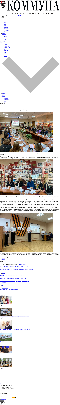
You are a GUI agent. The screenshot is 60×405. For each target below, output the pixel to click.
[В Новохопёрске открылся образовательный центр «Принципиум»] (30, 337)
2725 (2, 355)
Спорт (4, 31)
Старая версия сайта (9, 397)
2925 (2, 368)
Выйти (5, 102)
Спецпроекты (4, 96)
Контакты (5, 39)
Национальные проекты (7, 23)
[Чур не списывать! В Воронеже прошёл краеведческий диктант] (30, 362)
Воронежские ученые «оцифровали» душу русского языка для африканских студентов (17, 281)
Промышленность (6, 27)
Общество (5, 24)
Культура (5, 22)
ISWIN (5, 397)
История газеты (6, 36)
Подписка (5, 101)
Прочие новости (6, 28)
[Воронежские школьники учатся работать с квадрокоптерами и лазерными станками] (30, 312)
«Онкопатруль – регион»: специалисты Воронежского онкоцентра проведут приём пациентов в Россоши (18, 269)
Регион (5, 52)
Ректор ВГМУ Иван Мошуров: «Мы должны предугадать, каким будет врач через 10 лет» (17, 329)
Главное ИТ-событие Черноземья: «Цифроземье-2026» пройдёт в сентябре (15, 278)
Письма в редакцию (6, 99)
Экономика (5, 32)
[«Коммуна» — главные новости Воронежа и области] (30, 14)
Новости (3, 43)
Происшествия (6, 26)
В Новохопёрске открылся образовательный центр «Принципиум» (14, 341)
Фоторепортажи (4, 34)
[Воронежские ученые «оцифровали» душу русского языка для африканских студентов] (30, 300)
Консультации (6, 44)
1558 (2, 317)
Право (4, 49)
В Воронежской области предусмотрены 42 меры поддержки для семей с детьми (16, 266)
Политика (5, 25)
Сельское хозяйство (6, 30)
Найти (1, 404)
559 (2, 305)
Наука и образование (6, 46)
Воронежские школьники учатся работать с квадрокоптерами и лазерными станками (17, 286)
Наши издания (6, 37)
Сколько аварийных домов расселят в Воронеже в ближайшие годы (14, 275)
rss (0, 383)
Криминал (5, 21)
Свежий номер (4, 95)
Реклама (5, 29)
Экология (5, 55)
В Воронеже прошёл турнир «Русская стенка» (11, 289)
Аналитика (3, 33)
